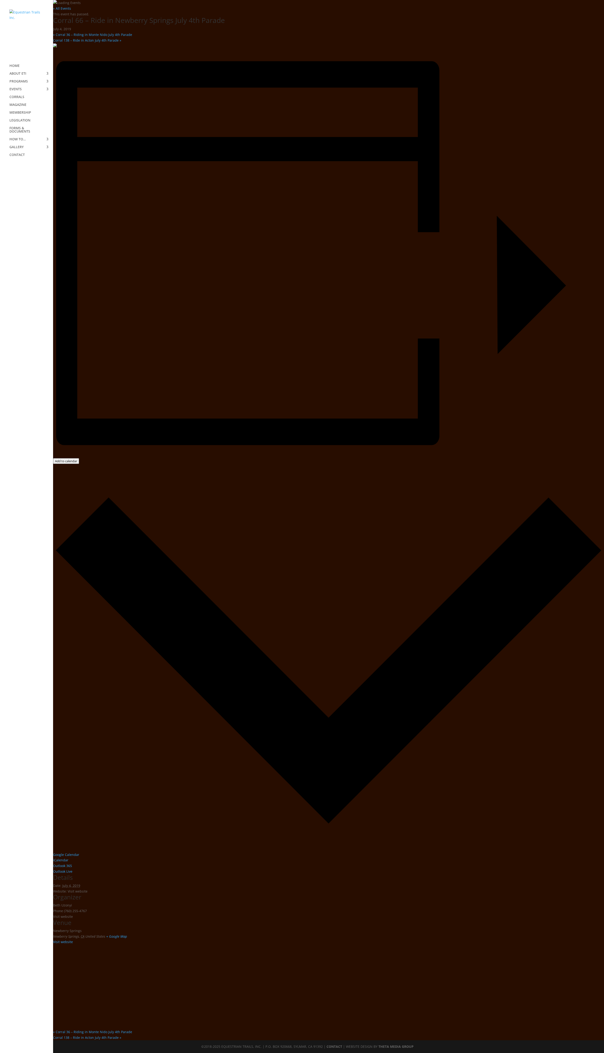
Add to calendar (66, 461)
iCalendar (60, 860)
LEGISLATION (19, 120)
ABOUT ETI (17, 74)
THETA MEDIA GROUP (396, 1046)
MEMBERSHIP (20, 113)
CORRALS (16, 97)
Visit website (63, 942)
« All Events (62, 8)
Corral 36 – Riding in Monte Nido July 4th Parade (92, 34)
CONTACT (17, 155)
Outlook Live (62, 871)
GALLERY (16, 147)
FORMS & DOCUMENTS (19, 130)
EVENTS (15, 89)
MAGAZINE (17, 105)
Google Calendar (66, 854)
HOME (14, 66)
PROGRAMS (18, 81)
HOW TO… (17, 139)
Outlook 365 (62, 865)
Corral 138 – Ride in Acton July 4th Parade (87, 40)
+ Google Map (116, 936)
